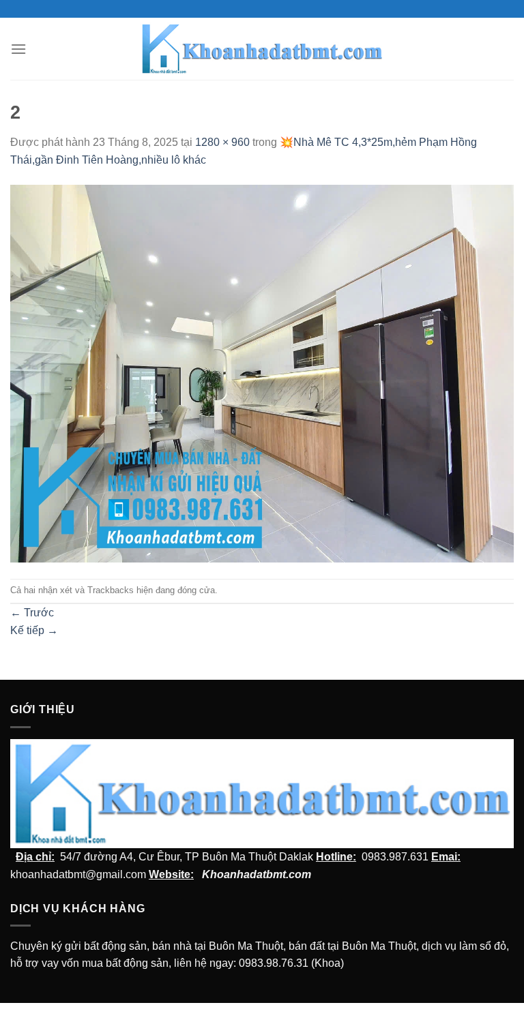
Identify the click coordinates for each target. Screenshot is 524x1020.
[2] (262, 372)
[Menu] (18, 48)
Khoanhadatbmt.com (256, 874)
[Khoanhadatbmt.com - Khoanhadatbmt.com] (262, 48)
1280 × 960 (222, 142)
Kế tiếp (34, 630)
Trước (32, 612)
